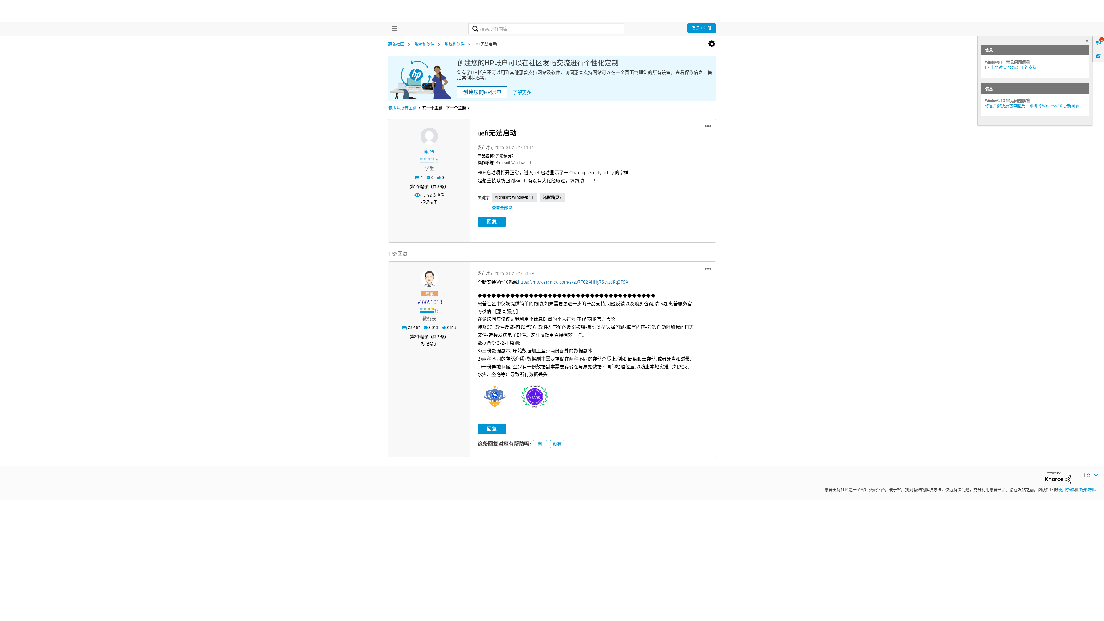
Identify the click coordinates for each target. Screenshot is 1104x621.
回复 (492, 221)
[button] (708, 126)
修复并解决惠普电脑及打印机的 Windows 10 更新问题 (1032, 105)
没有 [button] (557, 444)
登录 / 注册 (701, 28)
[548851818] (429, 279)
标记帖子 (429, 202)
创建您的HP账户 (482, 92)
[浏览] (393, 29)
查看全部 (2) (502, 207)
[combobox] (546, 28)
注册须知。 (1088, 489)
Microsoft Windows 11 (514, 197)
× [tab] (1087, 40)
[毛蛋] (429, 136)
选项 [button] (712, 44)
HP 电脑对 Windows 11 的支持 (1010, 67)
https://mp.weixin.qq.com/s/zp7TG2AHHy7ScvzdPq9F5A (573, 282)
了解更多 (522, 92)
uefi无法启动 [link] (486, 44)
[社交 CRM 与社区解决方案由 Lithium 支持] (1058, 477)
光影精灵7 (552, 197)
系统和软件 (424, 44)
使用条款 (1066, 489)
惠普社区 (396, 44)
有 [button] (540, 444)
